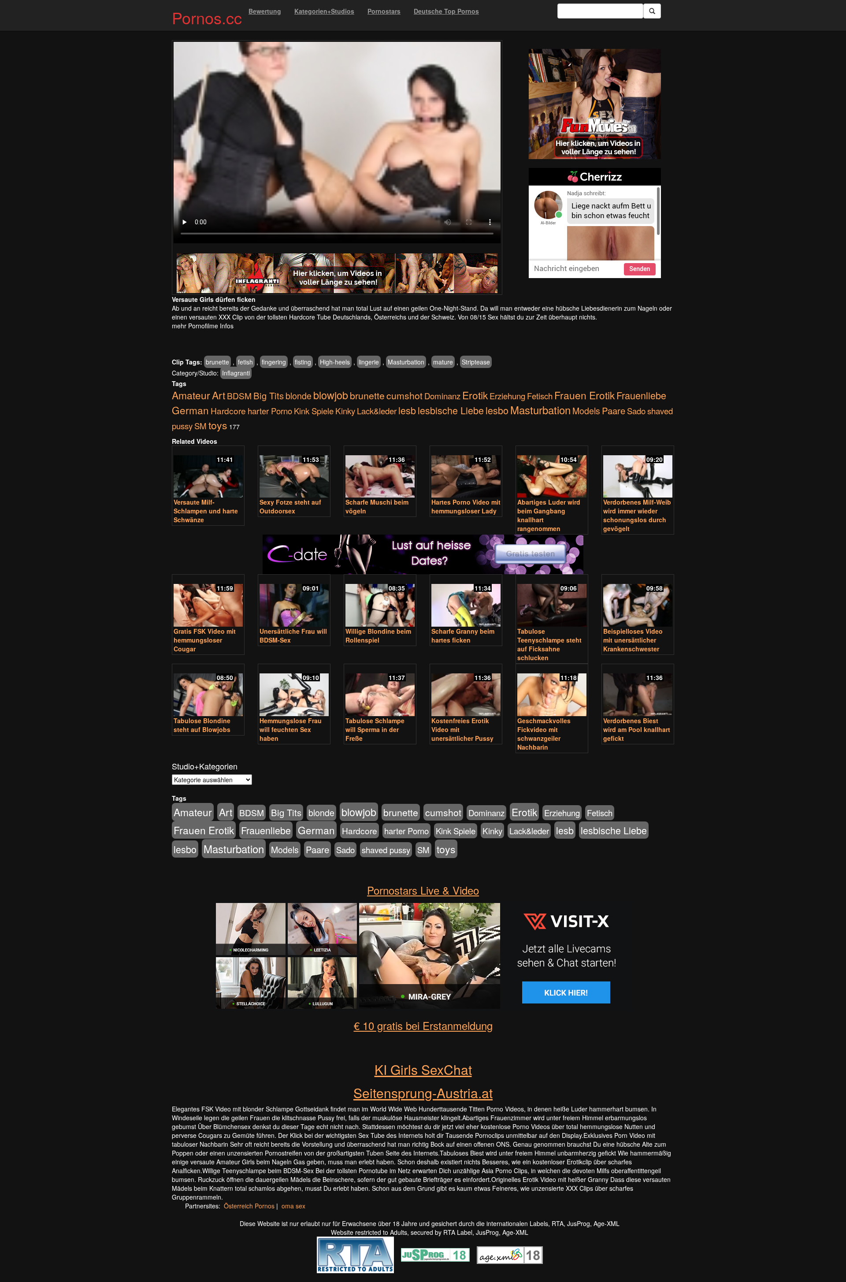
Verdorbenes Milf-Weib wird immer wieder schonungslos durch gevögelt (637, 515)
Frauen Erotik (584, 395)
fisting (303, 361)
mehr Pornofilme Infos (203, 325)
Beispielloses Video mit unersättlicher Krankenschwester (633, 640)
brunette (217, 361)
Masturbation (406, 361)
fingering (274, 361)
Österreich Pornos (249, 1205)
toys (217, 424)
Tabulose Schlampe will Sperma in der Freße (374, 729)
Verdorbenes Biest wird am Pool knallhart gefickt (636, 729)
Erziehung (507, 395)
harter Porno (270, 410)
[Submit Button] (652, 11)
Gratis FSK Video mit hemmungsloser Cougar (205, 640)
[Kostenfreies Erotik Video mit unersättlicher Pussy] (466, 690)
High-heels (335, 361)
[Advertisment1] (595, 104)
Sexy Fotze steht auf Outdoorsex (290, 506)
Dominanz (442, 395)
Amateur (191, 395)
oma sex (293, 1205)
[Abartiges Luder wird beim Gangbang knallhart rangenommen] (551, 472)
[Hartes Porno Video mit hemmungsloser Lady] (466, 472)
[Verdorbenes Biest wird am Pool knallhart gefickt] (637, 690)
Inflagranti (236, 372)
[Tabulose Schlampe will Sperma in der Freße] (380, 690)
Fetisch (540, 395)
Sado (636, 410)
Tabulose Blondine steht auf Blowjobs (202, 725)
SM (200, 425)
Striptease (476, 361)
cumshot (404, 395)
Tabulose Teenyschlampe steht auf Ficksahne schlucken (549, 644)
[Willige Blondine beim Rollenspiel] (380, 601)
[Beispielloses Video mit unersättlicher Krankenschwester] (637, 601)
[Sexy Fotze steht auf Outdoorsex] (294, 472)
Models (586, 411)
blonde (299, 396)
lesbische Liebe (451, 410)
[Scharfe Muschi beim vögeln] (380, 472)
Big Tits (268, 395)
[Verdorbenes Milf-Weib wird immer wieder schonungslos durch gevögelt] (637, 472)
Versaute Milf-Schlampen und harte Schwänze (206, 511)
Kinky (345, 410)
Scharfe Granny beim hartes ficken (462, 635)
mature (443, 361)
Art (218, 395)
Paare (613, 410)
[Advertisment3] (423, 519)
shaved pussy (386, 849)
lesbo (497, 410)
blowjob (330, 394)
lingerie (369, 361)
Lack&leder (377, 410)
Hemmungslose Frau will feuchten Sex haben (291, 729)
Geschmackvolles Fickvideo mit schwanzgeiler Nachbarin (544, 733)
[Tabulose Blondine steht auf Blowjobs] (208, 690)
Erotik (475, 395)
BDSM (239, 395)
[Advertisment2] (595, 223)
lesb (407, 410)
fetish (245, 361)
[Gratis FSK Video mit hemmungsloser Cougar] (208, 601)
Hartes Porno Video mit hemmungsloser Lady (466, 506)
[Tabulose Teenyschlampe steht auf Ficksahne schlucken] (551, 601)
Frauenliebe (641, 395)
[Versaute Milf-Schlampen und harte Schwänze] (208, 472)
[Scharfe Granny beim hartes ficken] (466, 601)
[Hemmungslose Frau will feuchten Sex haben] (294, 690)
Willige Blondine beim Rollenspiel (378, 635)
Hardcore (228, 410)
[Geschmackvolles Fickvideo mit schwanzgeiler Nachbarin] (551, 690)
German (190, 410)
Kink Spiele (314, 410)
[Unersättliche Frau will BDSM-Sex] (294, 601)
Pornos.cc (207, 17)
